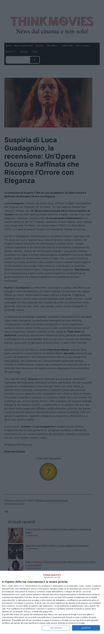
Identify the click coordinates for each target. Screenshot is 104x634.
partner (21, 586)
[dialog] (52, 602)
